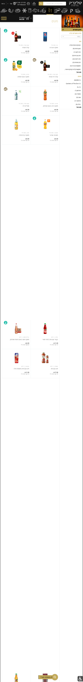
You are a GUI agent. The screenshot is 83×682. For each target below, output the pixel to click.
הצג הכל (78, 72)
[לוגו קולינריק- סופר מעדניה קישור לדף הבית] (75, 3)
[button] (34, 3)
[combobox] (52, 3)
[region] (16, 17)
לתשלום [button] (3, 18)
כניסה (3, 4)
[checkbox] (71, 45)
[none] (45, 42)
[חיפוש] (41, 3)
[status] (22, 17)
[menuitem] (82, 11)
